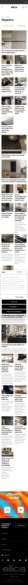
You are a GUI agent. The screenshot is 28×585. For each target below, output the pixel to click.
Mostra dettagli (19, 297)
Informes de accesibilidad (13, 574)
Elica (2, 17)
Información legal (6, 550)
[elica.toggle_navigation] (2, 7)
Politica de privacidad (22, 574)
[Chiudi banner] (25, 272)
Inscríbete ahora (21, 525)
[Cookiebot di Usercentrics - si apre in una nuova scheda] (16, 272)
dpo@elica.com (23, 581)
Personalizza (13, 306)
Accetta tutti (14, 301)
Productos (4, 539)
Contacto (4, 544)
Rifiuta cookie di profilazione (14, 311)
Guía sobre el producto (8, 25)
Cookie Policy (12, 576)
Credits (16, 576)
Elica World (4, 533)
